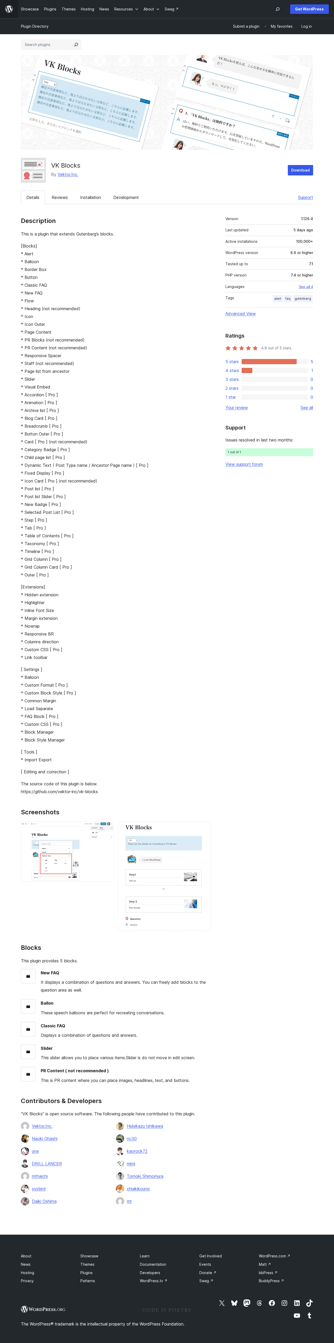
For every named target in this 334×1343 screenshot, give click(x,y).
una (35, 1151)
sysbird (39, 1188)
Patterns (87, 1281)
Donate (208, 1272)
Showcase (89, 1256)
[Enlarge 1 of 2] (106, 828)
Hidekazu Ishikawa (145, 1126)
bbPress (268, 1272)
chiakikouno (138, 1188)
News (26, 1264)
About (26, 1256)
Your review (236, 407)
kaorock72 (137, 1151)
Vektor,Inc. (68, 174)
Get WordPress (309, 9)
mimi (131, 1163)
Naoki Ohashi (44, 1138)
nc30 (132, 1138)
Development (126, 197)
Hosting (27, 1272)
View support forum (244, 464)
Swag (206, 1281)
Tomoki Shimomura (145, 1176)
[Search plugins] (76, 44)
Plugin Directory (35, 26)
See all (307, 407)
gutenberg (303, 299)
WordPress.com (274, 1256)
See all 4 (306, 287)
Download (300, 170)
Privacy (27, 1281)
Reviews (60, 197)
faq (287, 299)
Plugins (86, 1272)
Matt (265, 1264)
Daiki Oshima (44, 1201)
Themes (87, 1264)
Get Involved (210, 1256)
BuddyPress (271, 1281)
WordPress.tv (154, 1281)
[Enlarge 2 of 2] (203, 828)
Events (205, 1264)
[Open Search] (277, 9)
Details (32, 197)
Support (305, 197)
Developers (150, 1272)
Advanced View (240, 313)
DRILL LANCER (47, 1163)
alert (277, 299)
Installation (90, 197)
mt (129, 1201)
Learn (145, 1256)
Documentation (153, 1264)
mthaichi (40, 1176)
